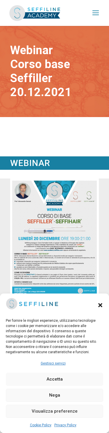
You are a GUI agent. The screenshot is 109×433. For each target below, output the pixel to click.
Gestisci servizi (53, 363)
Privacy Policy (65, 425)
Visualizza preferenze (55, 411)
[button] (100, 305)
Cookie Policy (40, 425)
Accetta (55, 379)
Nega (54, 395)
